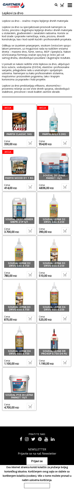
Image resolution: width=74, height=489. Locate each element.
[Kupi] (30, 143)
